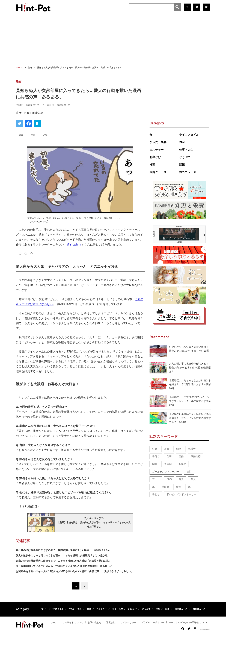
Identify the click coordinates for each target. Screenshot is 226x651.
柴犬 (193, 479)
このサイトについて (72, 622)
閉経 (154, 464)
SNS (21, 134)
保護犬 (192, 448)
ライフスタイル (189, 134)
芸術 (188, 471)
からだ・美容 (158, 142)
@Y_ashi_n (74, 244)
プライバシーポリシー (152, 622)
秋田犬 (165, 486)
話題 (182, 164)
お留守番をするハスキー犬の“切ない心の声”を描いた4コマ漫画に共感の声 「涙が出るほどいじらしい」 (74, 571)
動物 (178, 448)
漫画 (33, 134)
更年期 (168, 464)
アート (156, 479)
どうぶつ (185, 157)
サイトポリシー (128, 622)
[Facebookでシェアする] (28, 123)
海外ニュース (187, 172)
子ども (156, 494)
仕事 (169, 456)
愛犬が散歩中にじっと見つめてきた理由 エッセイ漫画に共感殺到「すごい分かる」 (63, 555)
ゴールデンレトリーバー (165, 471)
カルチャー (157, 149)
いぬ (45, 134)
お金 (182, 142)
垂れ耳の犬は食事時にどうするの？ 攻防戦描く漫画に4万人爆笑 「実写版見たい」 (63, 550)
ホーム (54, 622)
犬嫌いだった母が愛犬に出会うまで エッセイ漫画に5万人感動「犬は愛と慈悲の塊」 (63, 560)
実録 (181, 456)
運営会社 (110, 622)
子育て (156, 456)
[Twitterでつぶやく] (19, 123)
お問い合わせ (95, 622)
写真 (166, 448)
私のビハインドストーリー (181, 494)
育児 (181, 479)
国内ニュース (158, 172)
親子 (190, 486)
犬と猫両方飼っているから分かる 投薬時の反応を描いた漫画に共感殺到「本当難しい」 (65, 566)
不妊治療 (196, 456)
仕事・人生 (186, 149)
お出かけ (155, 157)
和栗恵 (182, 464)
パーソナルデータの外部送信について (188, 622)
